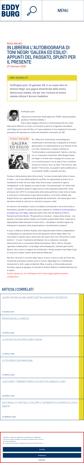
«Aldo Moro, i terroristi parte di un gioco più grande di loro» (34, 381)
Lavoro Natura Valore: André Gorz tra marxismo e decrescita (34, 297)
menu (63, 10)
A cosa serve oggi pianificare (17, 360)
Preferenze (42, 455)
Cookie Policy (42, 460)
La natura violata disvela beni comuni (22, 339)
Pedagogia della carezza (15, 318)
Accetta (42, 449)
